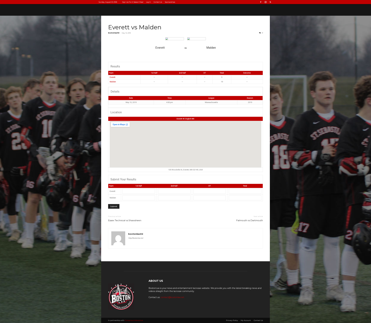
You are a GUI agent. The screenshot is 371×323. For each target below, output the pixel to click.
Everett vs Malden (134, 27)
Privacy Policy (232, 320)
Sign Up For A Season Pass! (132, 2)
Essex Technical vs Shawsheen (124, 220)
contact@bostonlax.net (172, 297)
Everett (112, 77)
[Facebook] (261, 2)
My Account (246, 320)
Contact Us (158, 2)
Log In (148, 2)
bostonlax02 (113, 33)
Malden (113, 82)
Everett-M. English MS (185, 119)
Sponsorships (170, 2)
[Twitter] (270, 2)
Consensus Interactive (134, 320)
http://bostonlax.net (135, 238)
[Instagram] (265, 2)
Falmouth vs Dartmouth (249, 220)
